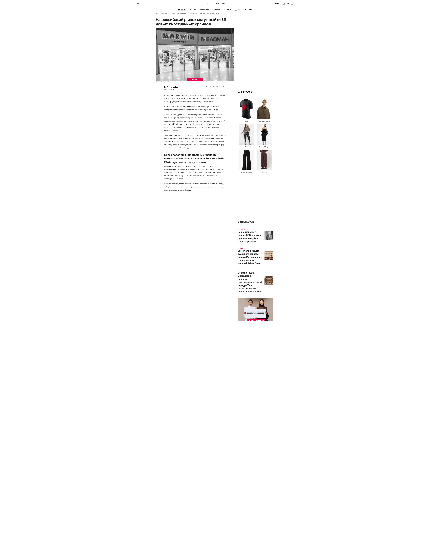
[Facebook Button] (210, 86)
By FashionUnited (171, 87)
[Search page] (288, 3)
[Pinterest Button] (217, 86)
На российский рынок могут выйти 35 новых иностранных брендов (198, 13)
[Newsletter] (284, 3)
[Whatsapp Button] (220, 86)
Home (157, 13)
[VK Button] (223, 86)
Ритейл (172, 13)
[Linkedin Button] (213, 86)
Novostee (165, 13)
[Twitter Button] (207, 86)
